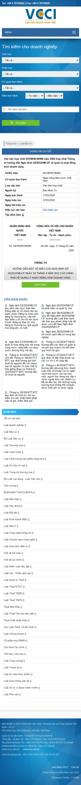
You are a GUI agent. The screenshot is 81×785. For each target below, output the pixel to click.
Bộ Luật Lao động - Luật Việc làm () (23, 479)
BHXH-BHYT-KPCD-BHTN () (19, 492)
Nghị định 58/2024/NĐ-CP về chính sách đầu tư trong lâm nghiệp (58, 334)
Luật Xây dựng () (13, 506)
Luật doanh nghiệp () (15, 425)
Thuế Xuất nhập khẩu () (16, 620)
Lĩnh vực (7, 54)
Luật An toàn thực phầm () (18, 674)
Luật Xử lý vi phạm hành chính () (22, 687)
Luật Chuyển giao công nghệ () (20, 539)
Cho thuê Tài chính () (15, 647)
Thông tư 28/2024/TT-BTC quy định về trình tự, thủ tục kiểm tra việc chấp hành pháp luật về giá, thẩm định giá (21, 396)
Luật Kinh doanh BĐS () (17, 519)
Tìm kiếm (21, 123)
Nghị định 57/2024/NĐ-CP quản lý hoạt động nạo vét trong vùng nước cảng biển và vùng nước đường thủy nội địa (22, 346)
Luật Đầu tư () (11, 431)
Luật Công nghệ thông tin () (18, 532)
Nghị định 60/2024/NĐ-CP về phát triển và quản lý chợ (57, 307)
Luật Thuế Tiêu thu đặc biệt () (20, 613)
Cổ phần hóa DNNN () (15, 640)
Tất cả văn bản (12, 418)
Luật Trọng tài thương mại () (19, 472)
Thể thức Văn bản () (15, 654)
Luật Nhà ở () (11, 526)
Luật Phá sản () (12, 694)
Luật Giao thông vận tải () (17, 681)
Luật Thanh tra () (13, 667)
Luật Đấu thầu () (12, 499)
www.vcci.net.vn (31, 749)
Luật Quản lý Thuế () (15, 580)
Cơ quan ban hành (12, 81)
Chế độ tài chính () (14, 559)
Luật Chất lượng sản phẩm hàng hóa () (25, 458)
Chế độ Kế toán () (13, 553)
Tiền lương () (11, 485)
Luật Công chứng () (14, 660)
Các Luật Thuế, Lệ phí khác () (20, 627)
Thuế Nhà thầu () (13, 606)
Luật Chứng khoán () (15, 633)
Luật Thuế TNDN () (14, 593)
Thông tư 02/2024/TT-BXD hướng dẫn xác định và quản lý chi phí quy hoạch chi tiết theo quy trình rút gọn (58, 346)
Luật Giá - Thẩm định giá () (18, 573)
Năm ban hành (10, 95)
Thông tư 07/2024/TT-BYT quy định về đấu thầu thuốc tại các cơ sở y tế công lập (57, 358)
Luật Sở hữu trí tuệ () (15, 465)
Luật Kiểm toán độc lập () (17, 566)
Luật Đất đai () (11, 512)
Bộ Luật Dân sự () (13, 438)
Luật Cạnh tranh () (13, 452)
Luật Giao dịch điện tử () (17, 546)
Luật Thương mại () (14, 445)
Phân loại (7, 68)
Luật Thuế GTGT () (14, 586)
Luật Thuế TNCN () (14, 600)
